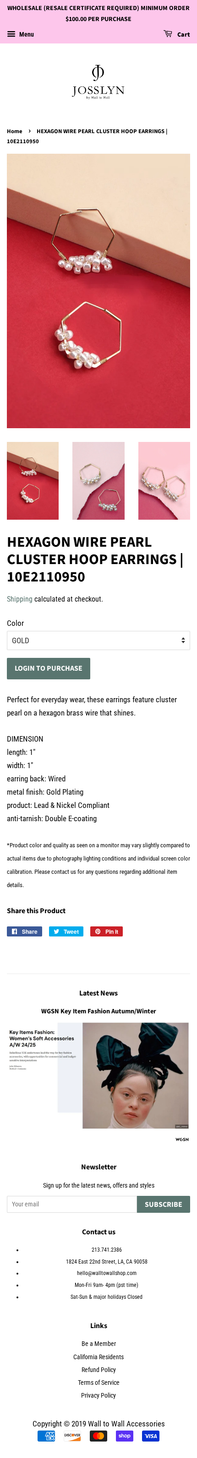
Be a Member (99, 1344)
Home (14, 131)
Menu (26, 34)
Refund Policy (99, 1370)
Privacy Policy (98, 1395)
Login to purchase (48, 668)
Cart (183, 34)
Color (15, 623)
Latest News (98, 993)
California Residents (98, 1357)
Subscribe (163, 1205)
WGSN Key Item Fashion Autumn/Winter (98, 1011)
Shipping (20, 599)
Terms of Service (99, 1383)
